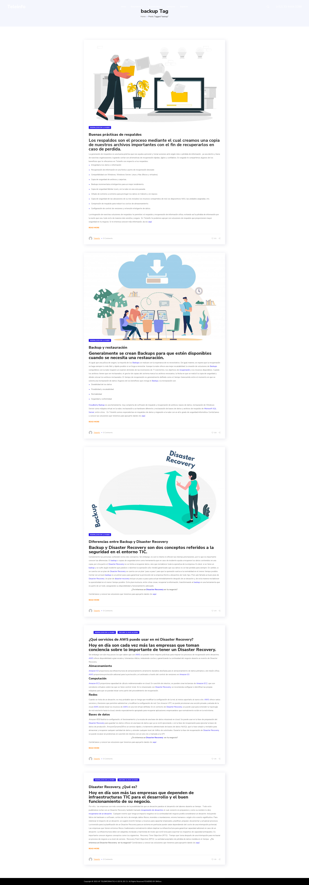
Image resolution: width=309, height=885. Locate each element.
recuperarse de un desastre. (101, 813)
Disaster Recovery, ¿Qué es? (113, 786)
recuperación (184, 370)
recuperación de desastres (151, 810)
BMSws (159, 881)
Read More (94, 227)
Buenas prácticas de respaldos (115, 134)
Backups (145, 353)
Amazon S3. (184, 674)
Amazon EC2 (94, 683)
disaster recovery (122, 578)
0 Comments (108, 238)
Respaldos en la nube (100, 127)
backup (114, 560)
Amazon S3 (94, 671)
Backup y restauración (108, 347)
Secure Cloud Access (128, 632)
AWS (137, 654)
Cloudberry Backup (97, 405)
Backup (155, 380)
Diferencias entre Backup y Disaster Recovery (128, 541)
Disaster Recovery (127, 547)
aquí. (150, 221)
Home (143, 16)
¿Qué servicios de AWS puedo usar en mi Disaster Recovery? (141, 639)
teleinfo (97, 238)
